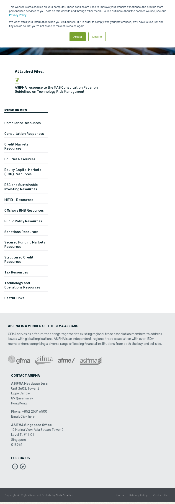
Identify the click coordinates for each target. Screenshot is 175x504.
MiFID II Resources (18, 200)
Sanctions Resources (21, 232)
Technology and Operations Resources (22, 285)
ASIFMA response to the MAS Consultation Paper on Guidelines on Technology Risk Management (56, 90)
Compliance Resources (22, 123)
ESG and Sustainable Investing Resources (21, 187)
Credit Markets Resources (16, 147)
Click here (28, 417)
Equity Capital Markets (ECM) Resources (22, 172)
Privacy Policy (138, 495)
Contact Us (160, 495)
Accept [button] (77, 36)
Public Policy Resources (23, 221)
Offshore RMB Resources (24, 211)
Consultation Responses (24, 134)
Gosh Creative (64, 495)
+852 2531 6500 (34, 412)
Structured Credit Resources (18, 260)
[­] (15, 468)
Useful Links (14, 298)
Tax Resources (16, 272)
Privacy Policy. (18, 15)
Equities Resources (19, 159)
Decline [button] (97, 36)
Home (120, 495)
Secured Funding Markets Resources (24, 245)
